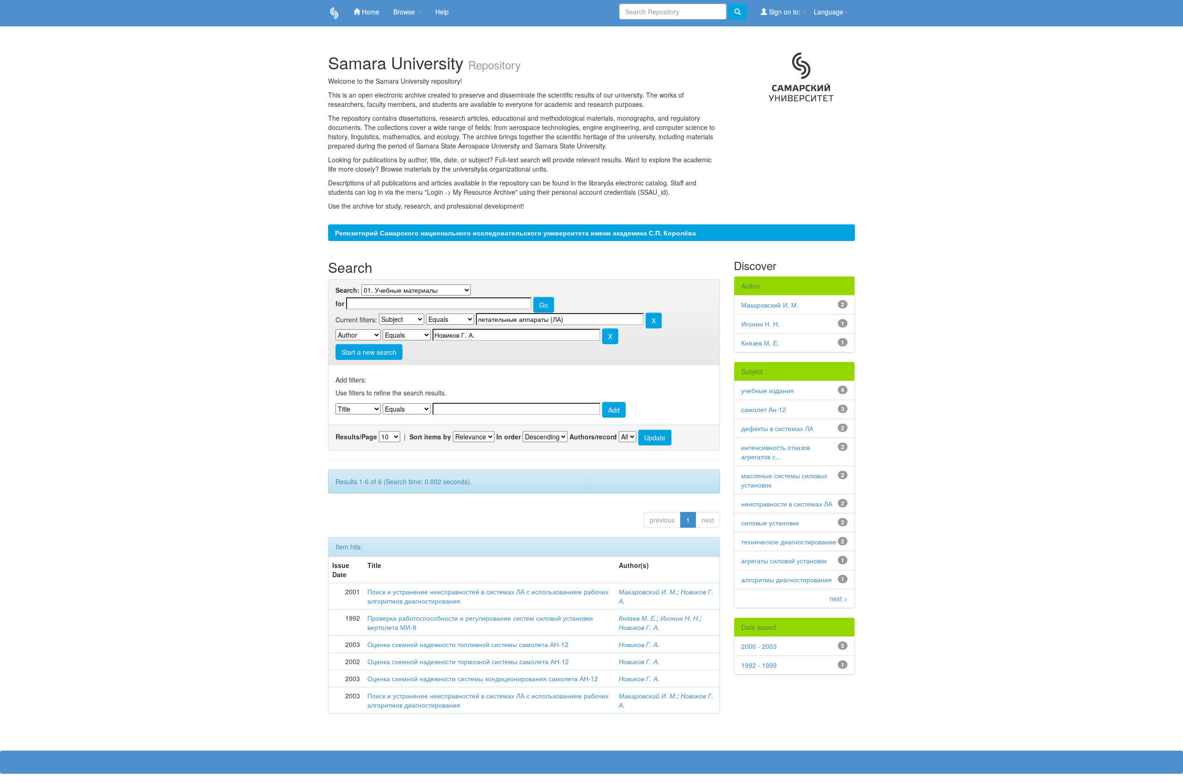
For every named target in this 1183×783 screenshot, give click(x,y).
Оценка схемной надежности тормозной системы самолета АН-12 (468, 661)
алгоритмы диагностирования (786, 579)
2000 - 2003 (759, 646)
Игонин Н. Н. (680, 618)
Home (369, 11)
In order (508, 436)
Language (828, 11)
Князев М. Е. (638, 618)
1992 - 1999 (759, 665)
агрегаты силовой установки (784, 560)
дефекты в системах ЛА (777, 428)
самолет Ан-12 (763, 409)
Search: (347, 290)
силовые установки (770, 522)
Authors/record (593, 436)
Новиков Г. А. (639, 627)
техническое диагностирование (788, 541)
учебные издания (767, 390)
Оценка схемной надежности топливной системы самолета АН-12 (467, 644)
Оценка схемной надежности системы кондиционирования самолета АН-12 (482, 678)
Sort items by (430, 436)
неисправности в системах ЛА (786, 503)
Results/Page (356, 436)
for (339, 303)
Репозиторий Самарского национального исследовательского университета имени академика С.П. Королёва (515, 232)
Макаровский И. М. (648, 591)
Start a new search (368, 352)
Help (442, 11)
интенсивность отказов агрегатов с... (775, 452)
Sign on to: (784, 11)
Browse (405, 11)
